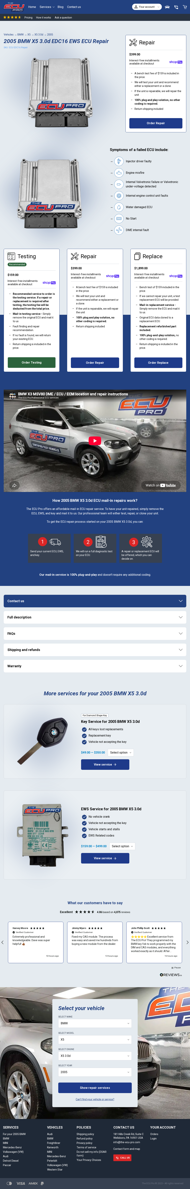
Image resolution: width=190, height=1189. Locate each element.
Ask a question (63, 17)
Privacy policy (84, 1142)
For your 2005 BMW (14, 1134)
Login (153, 1138)
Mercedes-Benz (12, 1147)
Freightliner (53, 1142)
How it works (43, 17)
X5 (29, 34)
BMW (20, 34)
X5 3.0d (39, 34)
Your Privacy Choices (89, 1160)
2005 (50, 34)
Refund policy (85, 1138)
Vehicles (9, 34)
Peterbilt (52, 1160)
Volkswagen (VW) (13, 1151)
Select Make (65, 1016)
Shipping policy (85, 1134)
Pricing (28, 17)
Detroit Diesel (11, 1160)
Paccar (7, 1165)
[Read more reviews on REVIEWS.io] (171, 975)
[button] (35, 942)
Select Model (66, 1033)
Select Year (65, 1065)
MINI (5, 1142)
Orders (154, 1134)
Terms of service (86, 1147)
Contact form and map (126, 1148)
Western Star (55, 1169)
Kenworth (52, 1147)
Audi (5, 1156)
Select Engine (66, 1049)
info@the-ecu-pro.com (126, 1142)
